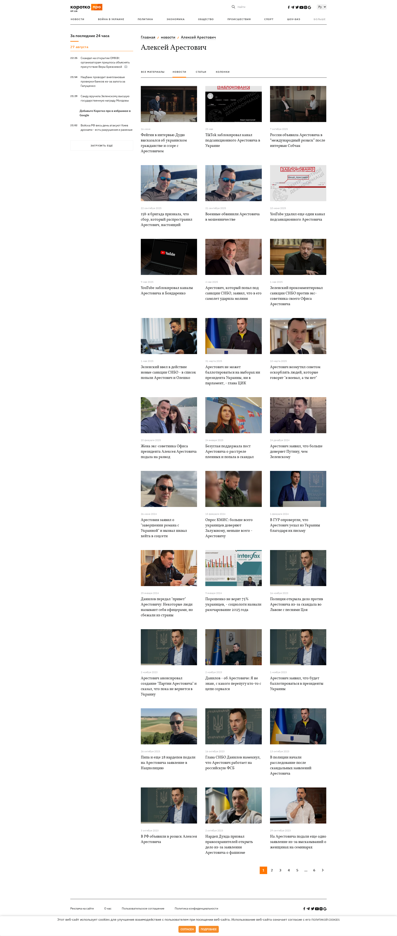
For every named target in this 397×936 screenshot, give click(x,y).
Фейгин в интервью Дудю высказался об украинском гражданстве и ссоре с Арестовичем (164, 143)
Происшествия (239, 19)
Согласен (187, 929)
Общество (206, 19)
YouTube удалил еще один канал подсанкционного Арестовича (297, 217)
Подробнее (209, 929)
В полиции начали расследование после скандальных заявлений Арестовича (290, 765)
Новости (77, 19)
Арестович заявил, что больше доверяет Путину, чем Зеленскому (296, 452)
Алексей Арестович (198, 37)
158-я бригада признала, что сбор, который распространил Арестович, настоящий (166, 220)
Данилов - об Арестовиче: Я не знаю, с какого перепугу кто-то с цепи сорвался (233, 684)
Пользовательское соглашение (143, 908)
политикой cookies (325, 919)
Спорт (269, 19)
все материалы (153, 71)
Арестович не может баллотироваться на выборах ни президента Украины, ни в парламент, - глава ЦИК (232, 375)
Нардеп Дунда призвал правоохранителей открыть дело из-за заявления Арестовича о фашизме (229, 844)
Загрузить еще (102, 145)
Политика (145, 19)
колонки (223, 71)
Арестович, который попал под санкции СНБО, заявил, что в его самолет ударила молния (233, 293)
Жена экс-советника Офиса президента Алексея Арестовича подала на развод (169, 452)
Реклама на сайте (82, 908)
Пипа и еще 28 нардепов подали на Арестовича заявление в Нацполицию (168, 763)
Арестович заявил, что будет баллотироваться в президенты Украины (296, 684)
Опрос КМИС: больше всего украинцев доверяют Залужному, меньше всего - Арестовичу (229, 528)
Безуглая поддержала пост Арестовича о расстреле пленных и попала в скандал (229, 452)
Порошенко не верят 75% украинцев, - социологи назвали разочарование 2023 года (233, 605)
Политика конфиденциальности (196, 908)
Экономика (176, 19)
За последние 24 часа (89, 35)
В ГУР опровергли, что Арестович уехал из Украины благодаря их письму (295, 525)
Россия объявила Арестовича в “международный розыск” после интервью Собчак (297, 141)
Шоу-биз (293, 19)
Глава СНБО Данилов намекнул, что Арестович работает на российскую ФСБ (233, 763)
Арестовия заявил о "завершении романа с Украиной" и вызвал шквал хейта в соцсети (164, 528)
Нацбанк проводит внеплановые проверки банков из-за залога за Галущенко (103, 81)
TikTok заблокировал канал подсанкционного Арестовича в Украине (232, 141)
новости (168, 37)
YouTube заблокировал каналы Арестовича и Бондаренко (167, 290)
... (305, 870)
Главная (148, 37)
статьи (201, 71)
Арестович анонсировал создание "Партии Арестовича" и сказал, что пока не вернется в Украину (169, 686)
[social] (288, 7)
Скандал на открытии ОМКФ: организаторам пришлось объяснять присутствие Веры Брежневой (105, 62)
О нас (107, 908)
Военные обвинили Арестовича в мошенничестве (232, 217)
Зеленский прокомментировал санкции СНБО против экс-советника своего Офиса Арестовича (296, 296)
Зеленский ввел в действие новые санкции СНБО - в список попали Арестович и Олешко (168, 373)
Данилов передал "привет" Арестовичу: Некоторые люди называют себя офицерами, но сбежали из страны (167, 607)
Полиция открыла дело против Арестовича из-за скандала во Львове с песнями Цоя (296, 605)
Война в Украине (111, 19)
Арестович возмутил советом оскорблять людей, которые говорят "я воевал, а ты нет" (295, 373)
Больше (320, 19)
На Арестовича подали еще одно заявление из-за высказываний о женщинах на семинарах (298, 842)
